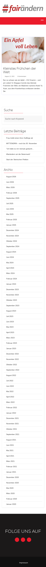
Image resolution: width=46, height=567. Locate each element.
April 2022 (10, 397)
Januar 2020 (11, 504)
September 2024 (12, 246)
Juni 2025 (10, 209)
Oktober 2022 (11, 365)
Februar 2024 (11, 279)
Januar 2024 (11, 284)
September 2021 (12, 434)
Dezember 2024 (12, 230)
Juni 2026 (10, 182)
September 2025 (12, 198)
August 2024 (11, 252)
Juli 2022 (9, 381)
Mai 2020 (9, 488)
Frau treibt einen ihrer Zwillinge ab (19, 138)
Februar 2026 (11, 193)
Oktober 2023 (11, 300)
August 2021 (11, 440)
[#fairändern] (23, 8)
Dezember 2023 (12, 289)
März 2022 (10, 402)
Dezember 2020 (12, 477)
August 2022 (11, 375)
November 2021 (12, 424)
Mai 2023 (9, 327)
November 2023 (12, 295)
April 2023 (10, 332)
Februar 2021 (11, 467)
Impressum (23, 563)
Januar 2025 (11, 225)
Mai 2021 (9, 450)
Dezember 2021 (12, 418)
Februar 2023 (11, 343)
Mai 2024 (9, 263)
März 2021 (10, 461)
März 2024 (10, 273)
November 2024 (12, 236)
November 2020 (12, 483)
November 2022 (12, 359)
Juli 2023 (9, 316)
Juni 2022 (10, 386)
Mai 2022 (9, 391)
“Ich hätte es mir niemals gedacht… (20, 149)
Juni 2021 (10, 445)
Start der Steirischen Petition (17, 159)
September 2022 (12, 370)
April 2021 (10, 456)
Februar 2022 (11, 407)
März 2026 (10, 187)
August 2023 (11, 311)
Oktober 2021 (11, 429)
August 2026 (11, 177)
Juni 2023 (10, 322)
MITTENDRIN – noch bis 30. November (21, 143)
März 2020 (10, 493)
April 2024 (10, 268)
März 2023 (10, 338)
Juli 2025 (9, 203)
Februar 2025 (11, 220)
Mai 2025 (9, 214)
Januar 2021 (11, 472)
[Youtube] (29, 540)
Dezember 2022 (12, 354)
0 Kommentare (21, 76)
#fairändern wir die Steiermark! (18, 154)
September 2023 (12, 306)
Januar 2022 (11, 413)
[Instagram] (23, 540)
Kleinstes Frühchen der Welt (19, 70)
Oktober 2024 (11, 241)
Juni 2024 (10, 257)
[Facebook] (17, 540)
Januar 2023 (11, 348)
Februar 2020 (11, 499)
